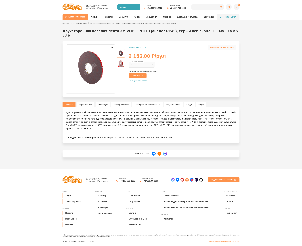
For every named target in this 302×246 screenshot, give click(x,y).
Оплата (229, 202)
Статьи (132, 213)
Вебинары (103, 208)
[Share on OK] (159, 154)
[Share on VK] (154, 154)
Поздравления (105, 213)
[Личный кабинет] (229, 7)
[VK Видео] (191, 180)
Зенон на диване (73, 202)
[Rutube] (196, 180)
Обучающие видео (138, 219)
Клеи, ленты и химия (79, 23)
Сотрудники (134, 202)
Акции (68, 196)
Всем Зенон (71, 219)
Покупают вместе (173, 105)
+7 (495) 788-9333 (178, 8)
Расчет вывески (171, 196)
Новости (69, 213)
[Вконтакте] (177, 180)
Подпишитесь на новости (222, 180)
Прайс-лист (230, 17)
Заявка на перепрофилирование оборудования (186, 208)
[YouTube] (182, 180)
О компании (134, 196)
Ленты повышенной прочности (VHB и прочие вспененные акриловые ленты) (146, 23)
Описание (69, 105)
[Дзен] (201, 180)
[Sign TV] (187, 180)
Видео (201, 105)
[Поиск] (207, 7)
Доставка (230, 196)
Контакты (208, 17)
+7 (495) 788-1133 (154, 8)
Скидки (189, 105)
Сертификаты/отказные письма (147, 105)
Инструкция (103, 105)
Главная (66, 23)
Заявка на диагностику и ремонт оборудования (186, 202)
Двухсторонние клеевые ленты (102, 23)
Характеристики (85, 105)
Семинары (103, 196)
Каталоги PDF (135, 225)
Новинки (69, 225)
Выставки (102, 202)
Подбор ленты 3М (121, 105)
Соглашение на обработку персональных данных (223, 241)
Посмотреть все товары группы (222, 47)
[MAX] (173, 180)
